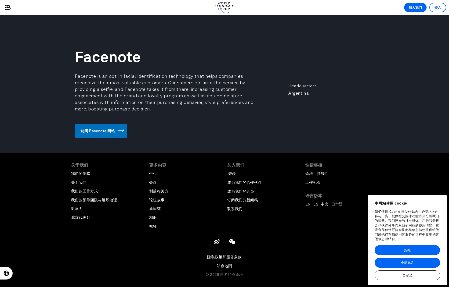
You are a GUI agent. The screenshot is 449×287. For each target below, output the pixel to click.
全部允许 (407, 263)
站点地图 (224, 266)
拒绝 (407, 250)
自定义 (407, 275)
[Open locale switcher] (6, 273)
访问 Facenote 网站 (98, 131)
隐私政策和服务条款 (224, 257)
